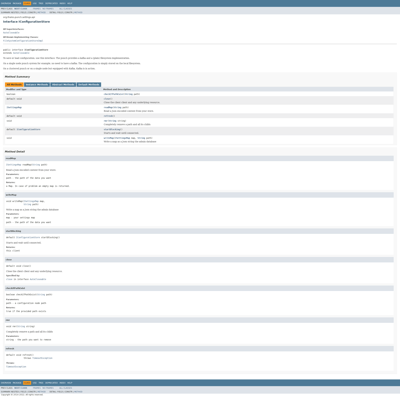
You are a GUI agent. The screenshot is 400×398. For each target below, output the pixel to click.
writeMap (109, 138)
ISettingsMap (14, 107)
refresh (108, 116)
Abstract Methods (63, 84)
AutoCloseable (11, 32)
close (107, 99)
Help (69, 3)
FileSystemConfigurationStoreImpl (23, 40)
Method (42, 12)
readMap (108, 107)
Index (62, 3)
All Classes (65, 9)
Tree (41, 3)
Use (35, 3)
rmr (106, 121)
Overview (6, 3)
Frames (37, 9)
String (128, 94)
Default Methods (88, 84)
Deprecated (51, 3)
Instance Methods (37, 84)
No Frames (48, 9)
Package (17, 3)
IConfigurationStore (28, 129)
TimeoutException (42, 358)
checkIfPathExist (114, 94)
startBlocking (112, 129)
